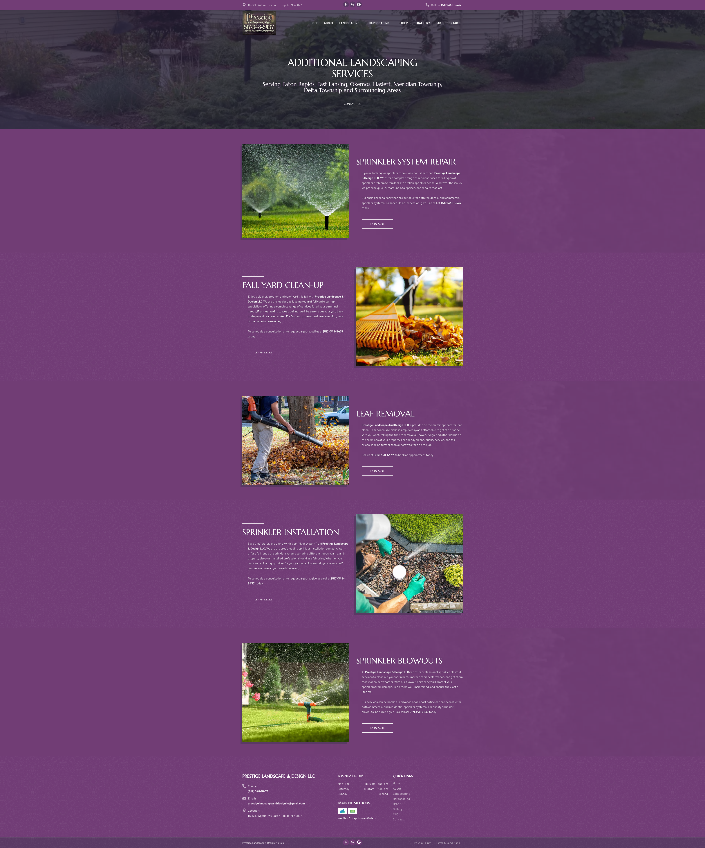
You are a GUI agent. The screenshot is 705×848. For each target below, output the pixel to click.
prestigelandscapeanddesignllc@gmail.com (276, 803)
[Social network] (352, 4)
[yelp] (346, 4)
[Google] (359, 4)
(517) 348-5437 (451, 5)
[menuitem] (311, 23)
